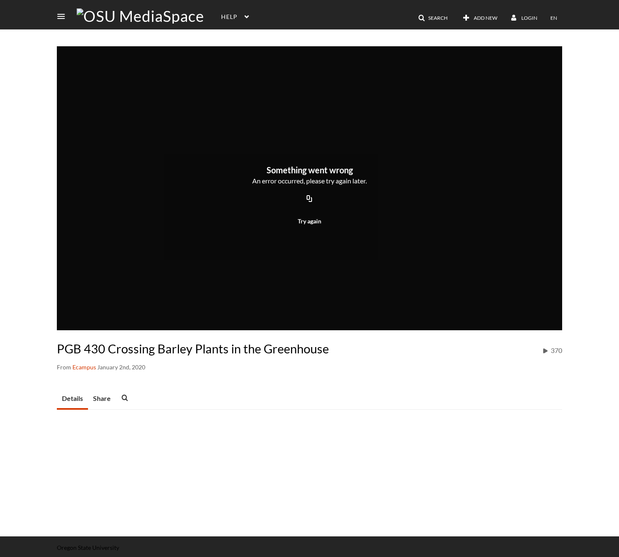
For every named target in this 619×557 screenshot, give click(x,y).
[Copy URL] (309, 199)
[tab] (72, 399)
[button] (63, 16)
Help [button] (229, 16)
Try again (309, 221)
